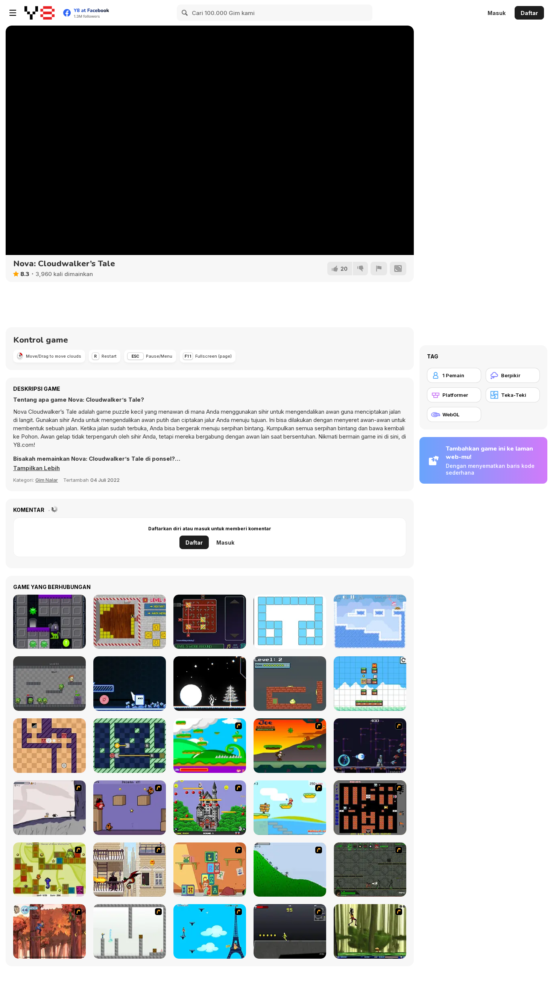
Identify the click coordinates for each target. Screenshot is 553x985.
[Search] (185, 13)
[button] (36, 468)
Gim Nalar (46, 480)
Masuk (497, 13)
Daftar (529, 13)
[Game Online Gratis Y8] (39, 13)
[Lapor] (379, 268)
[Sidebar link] (12, 12)
